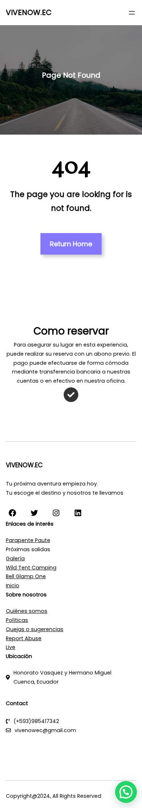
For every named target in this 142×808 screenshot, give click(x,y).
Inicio (12, 585)
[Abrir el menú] (131, 12)
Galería (15, 558)
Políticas (17, 620)
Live (10, 647)
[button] (126, 792)
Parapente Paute (28, 540)
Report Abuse (24, 638)
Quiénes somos (26, 611)
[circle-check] (71, 395)
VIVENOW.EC (29, 12)
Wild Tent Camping (31, 567)
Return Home (71, 243)
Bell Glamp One (26, 576)
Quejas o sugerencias (34, 629)
